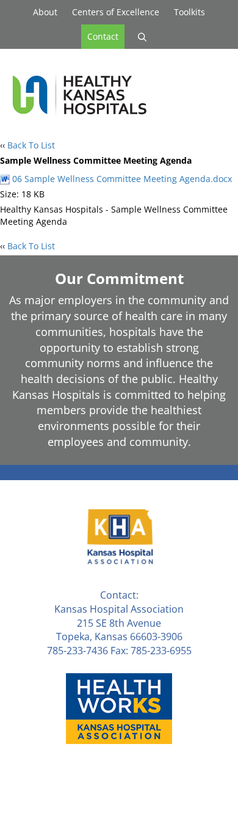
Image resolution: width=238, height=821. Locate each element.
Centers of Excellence (115, 12)
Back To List (31, 145)
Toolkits (189, 12)
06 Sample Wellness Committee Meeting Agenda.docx (121, 178)
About (45, 12)
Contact (102, 36)
